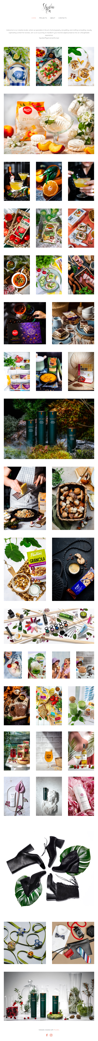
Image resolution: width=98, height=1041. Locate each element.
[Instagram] (51, 1035)
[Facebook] (47, 1035)
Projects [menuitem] (43, 18)
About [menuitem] (52, 18)
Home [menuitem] (33, 18)
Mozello (56, 1030)
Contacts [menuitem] (62, 18)
